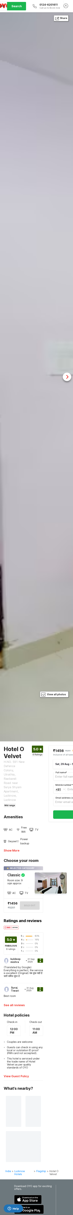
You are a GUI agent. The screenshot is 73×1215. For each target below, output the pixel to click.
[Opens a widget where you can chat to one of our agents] (13, 1208)
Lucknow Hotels (19, 1173)
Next (67, 377)
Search (17, 6)
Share (63, 18)
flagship (41, 1171)
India (8, 1171)
